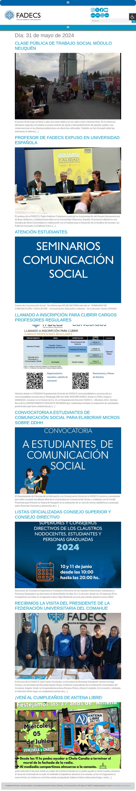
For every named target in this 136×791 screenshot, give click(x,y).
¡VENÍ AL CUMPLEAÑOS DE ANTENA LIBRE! (58, 697)
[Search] (134, 20)
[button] (132, 16)
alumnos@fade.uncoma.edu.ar (121, 785)
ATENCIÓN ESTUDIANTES (41, 232)
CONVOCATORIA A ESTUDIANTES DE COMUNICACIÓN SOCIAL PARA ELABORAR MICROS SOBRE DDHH (67, 417)
